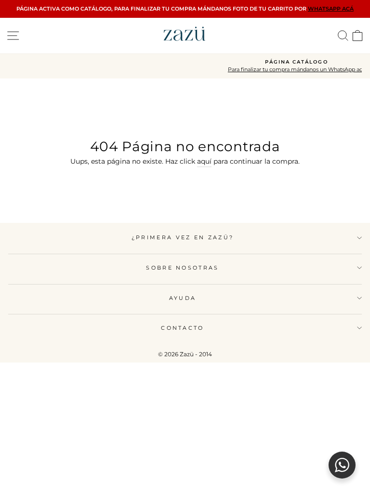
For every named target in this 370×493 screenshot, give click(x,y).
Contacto (182, 327)
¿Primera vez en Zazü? (183, 237)
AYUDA (183, 298)
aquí (204, 161)
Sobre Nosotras (182, 267)
